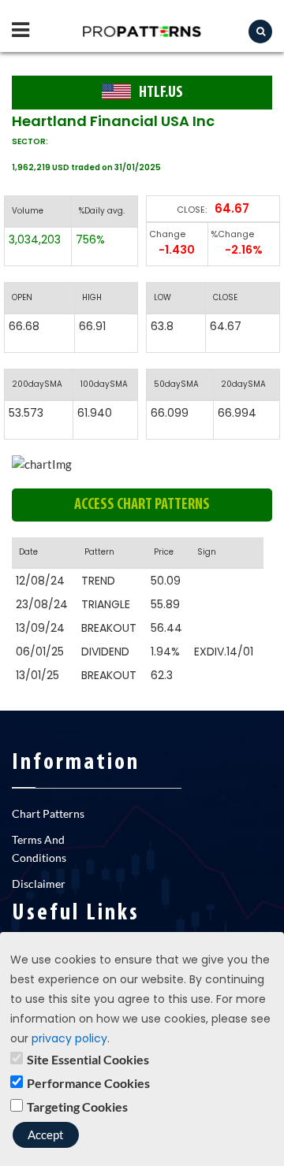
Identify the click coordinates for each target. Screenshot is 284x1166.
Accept (46, 1134)
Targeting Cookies (77, 1106)
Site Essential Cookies (88, 1059)
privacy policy (69, 1038)
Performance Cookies (88, 1082)
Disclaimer (38, 883)
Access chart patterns (142, 505)
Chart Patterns (48, 813)
